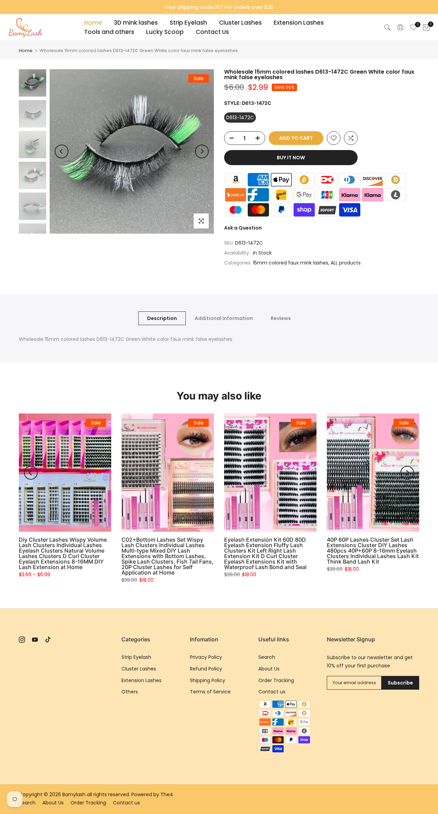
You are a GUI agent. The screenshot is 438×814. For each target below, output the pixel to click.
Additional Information (224, 318)
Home (93, 22)
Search (266, 657)
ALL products (346, 262)
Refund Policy (206, 668)
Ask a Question (243, 227)
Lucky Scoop (165, 32)
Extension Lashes (299, 22)
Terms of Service (210, 691)
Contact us (271, 691)
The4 (166, 794)
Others (129, 691)
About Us (269, 668)
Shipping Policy (207, 680)
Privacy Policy (206, 657)
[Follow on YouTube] (35, 640)
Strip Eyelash (188, 22)
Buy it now (291, 157)
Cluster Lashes (240, 22)
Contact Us (212, 32)
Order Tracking (276, 680)
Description (162, 318)
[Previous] (61, 151)
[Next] (202, 151)
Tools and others (109, 32)
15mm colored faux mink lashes (290, 262)
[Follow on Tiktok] (48, 640)
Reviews (281, 318)
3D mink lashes (136, 22)
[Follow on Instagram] (22, 640)
